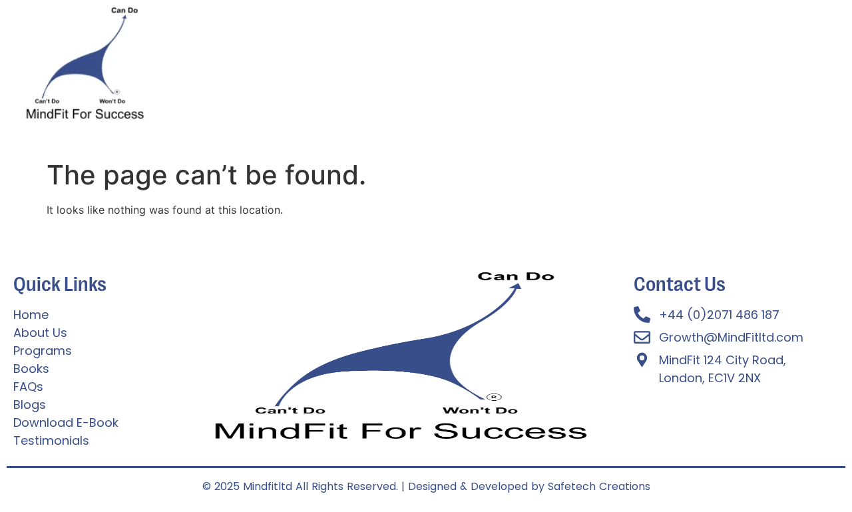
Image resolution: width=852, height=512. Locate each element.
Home (193, 70)
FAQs (376, 70)
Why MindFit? (443, 70)
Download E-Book (627, 70)
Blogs (706, 70)
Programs (319, 70)
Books (753, 70)
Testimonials (529, 70)
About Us (251, 70)
